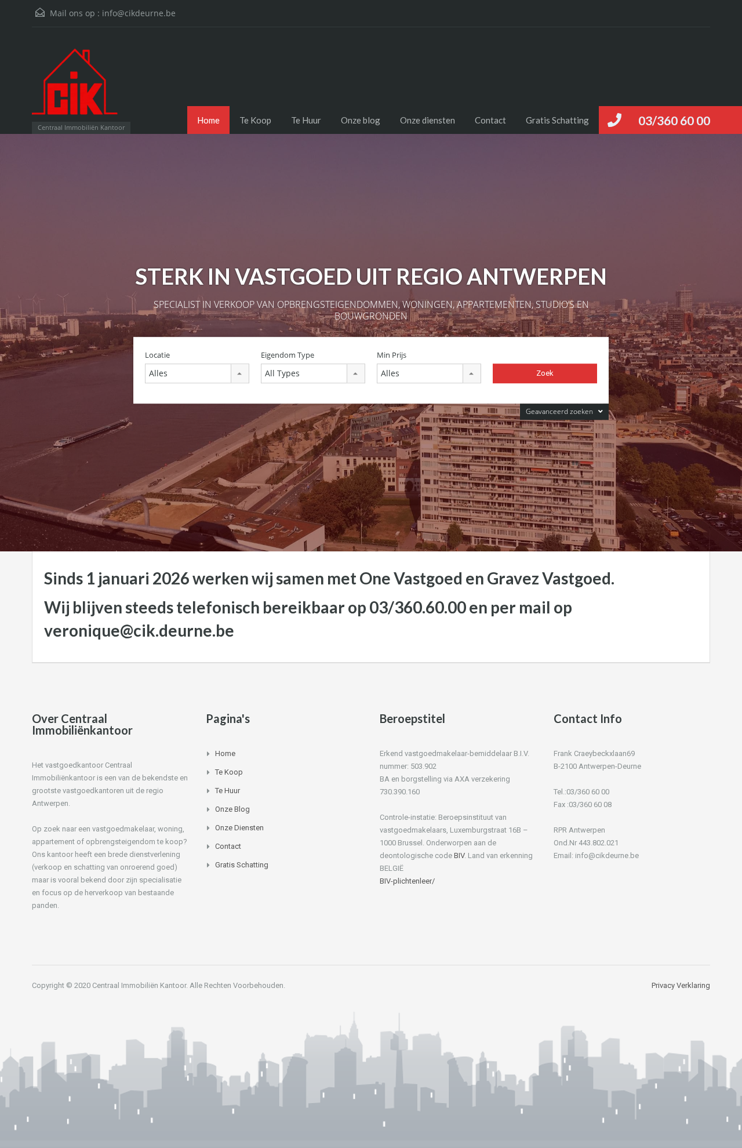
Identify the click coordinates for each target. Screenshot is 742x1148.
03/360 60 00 (674, 120)
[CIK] (75, 86)
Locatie (157, 355)
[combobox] (197, 373)
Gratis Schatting (557, 120)
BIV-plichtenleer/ (407, 881)
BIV (459, 855)
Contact (490, 120)
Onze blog (360, 120)
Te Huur (306, 120)
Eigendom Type (287, 355)
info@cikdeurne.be (139, 13)
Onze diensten (427, 120)
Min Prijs (391, 355)
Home (208, 120)
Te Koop (255, 120)
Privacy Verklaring (681, 985)
